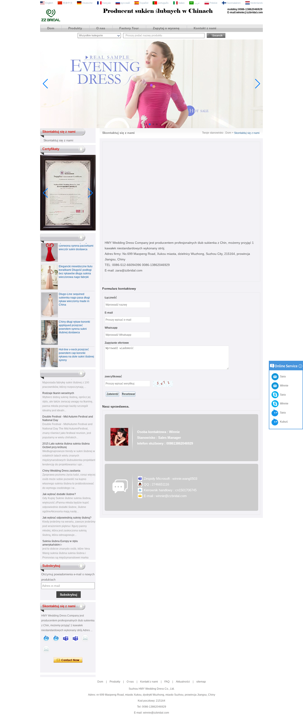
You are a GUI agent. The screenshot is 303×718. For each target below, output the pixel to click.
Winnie (283, 403)
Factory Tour (129, 28)
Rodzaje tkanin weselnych (58, 388)
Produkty (75, 28)
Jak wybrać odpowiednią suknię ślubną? (66, 512)
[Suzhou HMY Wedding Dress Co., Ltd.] (50, 20)
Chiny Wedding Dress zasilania (61, 465)
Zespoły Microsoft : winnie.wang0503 (170, 478)
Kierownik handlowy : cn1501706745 (170, 490)
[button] (146, 124)
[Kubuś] (46, 638)
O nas (100, 28)
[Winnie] (65, 638)
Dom (50, 28)
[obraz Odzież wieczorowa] (151, 127)
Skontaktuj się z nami (58, 140)
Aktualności (183, 681)
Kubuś (283, 421)
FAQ (166, 681)
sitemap (201, 681)
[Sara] (55, 638)
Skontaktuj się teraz (68, 660)
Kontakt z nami (205, 28)
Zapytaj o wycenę (166, 28)
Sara (282, 394)
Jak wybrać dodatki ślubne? (59, 489)
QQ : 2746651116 (156, 484)
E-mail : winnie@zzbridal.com (165, 496)
